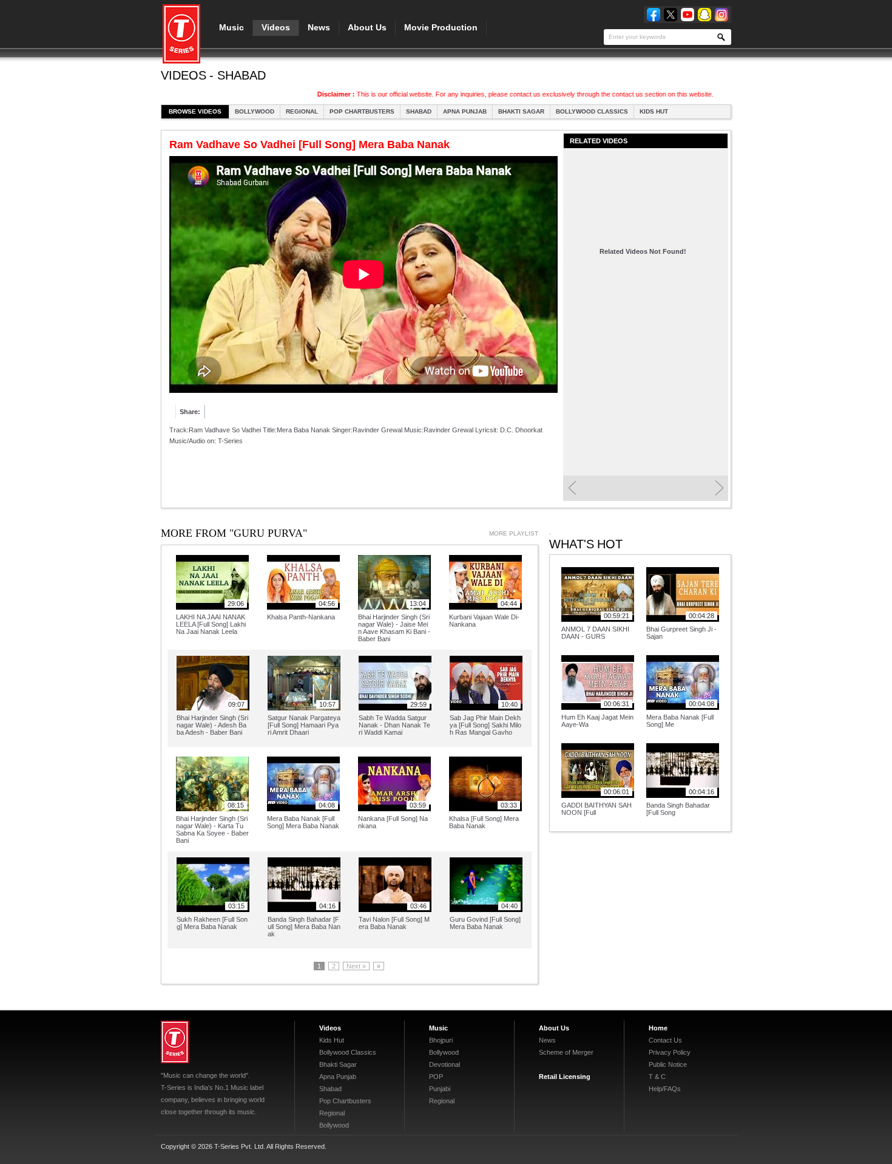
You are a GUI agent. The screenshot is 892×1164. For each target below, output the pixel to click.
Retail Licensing (564, 1076)
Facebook (653, 14)
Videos (276, 27)
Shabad (418, 111)
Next (719, 488)
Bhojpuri (441, 1040)
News (319, 27)
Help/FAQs (665, 1088)
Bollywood (254, 111)
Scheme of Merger (566, 1052)
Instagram (721, 14)
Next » (356, 966)
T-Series (175, 1042)
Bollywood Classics (592, 111)
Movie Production (441, 27)
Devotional (444, 1064)
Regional (302, 111)
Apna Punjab (465, 111)
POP (436, 1076)
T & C (657, 1076)
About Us (367, 27)
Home (658, 1028)
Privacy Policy (670, 1052)
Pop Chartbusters (361, 111)
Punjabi (439, 1088)
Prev (572, 488)
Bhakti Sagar (521, 111)
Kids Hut (654, 111)
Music (231, 27)
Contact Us (665, 1040)
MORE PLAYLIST (513, 533)
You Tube (687, 14)
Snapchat (704, 14)
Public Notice (668, 1064)
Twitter (670, 14)
